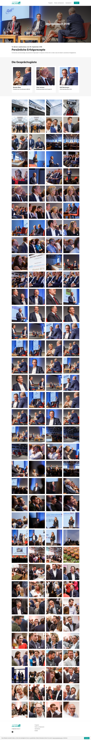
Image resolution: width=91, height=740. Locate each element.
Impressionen (68, 2)
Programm (50, 2)
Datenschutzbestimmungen (58, 738)
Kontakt (36, 730)
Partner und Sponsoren (59, 2)
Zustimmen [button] (87, 738)
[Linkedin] (12, 732)
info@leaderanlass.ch (16, 728)
